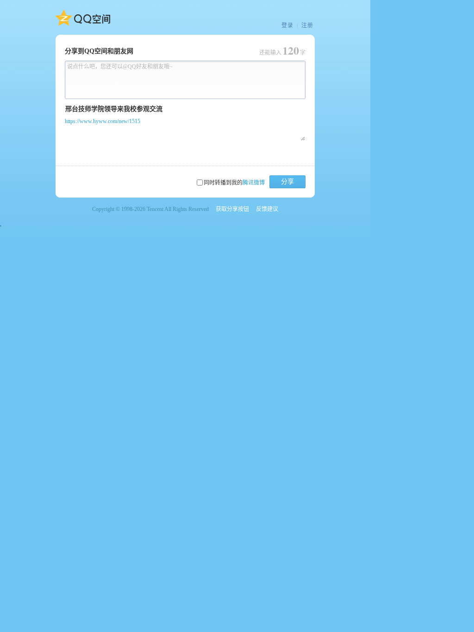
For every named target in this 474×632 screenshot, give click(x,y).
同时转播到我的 (234, 183)
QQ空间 (83, 18)
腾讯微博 (254, 183)
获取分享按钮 (232, 209)
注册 (307, 25)
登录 (287, 25)
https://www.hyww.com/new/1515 (102, 121)
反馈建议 (267, 209)
